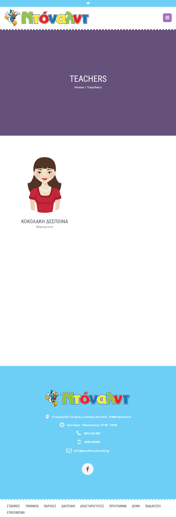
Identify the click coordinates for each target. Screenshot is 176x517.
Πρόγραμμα (118, 506)
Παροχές (50, 506)
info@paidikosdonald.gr (92, 451)
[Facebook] (88, 469)
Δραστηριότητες (92, 506)
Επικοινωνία (16, 512)
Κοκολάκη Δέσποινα (44, 221)
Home (79, 87)
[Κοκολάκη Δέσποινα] (45, 184)
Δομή (136, 506)
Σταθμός (13, 506)
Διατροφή (68, 506)
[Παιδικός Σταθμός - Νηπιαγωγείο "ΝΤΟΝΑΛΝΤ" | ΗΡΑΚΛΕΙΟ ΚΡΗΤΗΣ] (88, 398)
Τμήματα (32, 506)
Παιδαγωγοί (153, 506)
